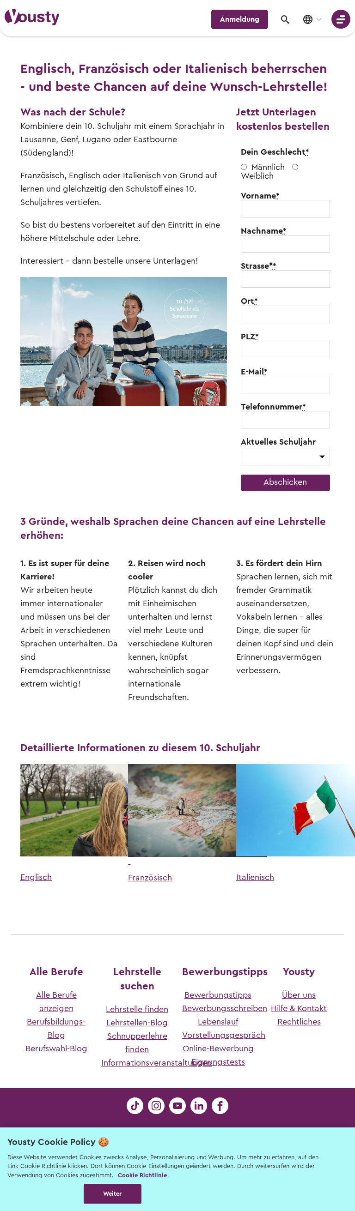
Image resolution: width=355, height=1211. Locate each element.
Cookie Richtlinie (142, 1175)
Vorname (260, 196)
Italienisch (255, 877)
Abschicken (285, 482)
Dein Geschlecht (275, 152)
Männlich (268, 167)
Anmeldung (239, 19)
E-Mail (254, 372)
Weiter (112, 1194)
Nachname (264, 231)
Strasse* (258, 266)
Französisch (150, 878)
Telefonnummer (273, 407)
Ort (249, 301)
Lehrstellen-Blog (137, 1022)
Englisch (36, 877)
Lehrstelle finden (137, 1009)
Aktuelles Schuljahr (278, 442)
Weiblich (257, 176)
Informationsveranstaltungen (156, 1063)
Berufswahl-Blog (56, 1048)
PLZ (250, 336)
